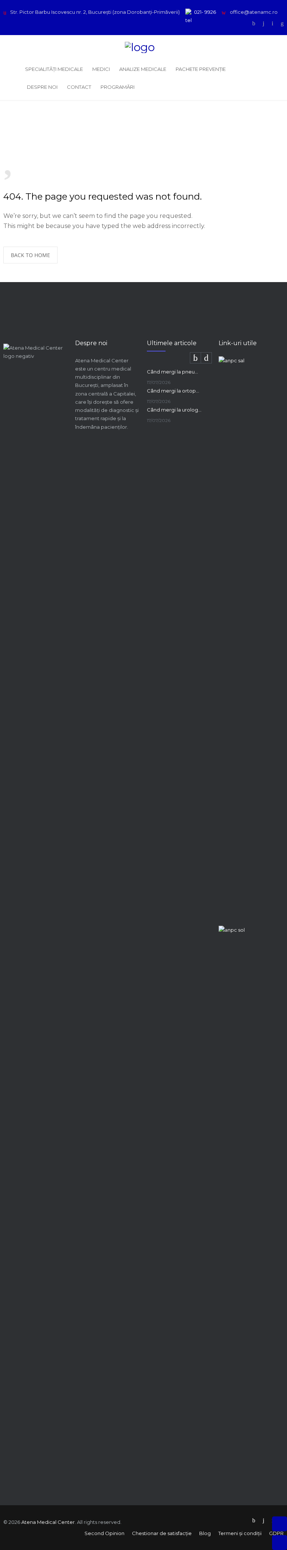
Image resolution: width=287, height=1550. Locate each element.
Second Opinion (104, 1533)
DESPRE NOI (42, 87)
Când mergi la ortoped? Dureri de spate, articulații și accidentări (174, 391)
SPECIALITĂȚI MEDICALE (54, 69)
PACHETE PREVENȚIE (201, 69)
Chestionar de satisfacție (162, 1533)
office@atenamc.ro (254, 12)
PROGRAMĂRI (118, 87)
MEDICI (101, 69)
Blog (205, 1533)
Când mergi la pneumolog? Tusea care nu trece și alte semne (174, 372)
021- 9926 (205, 12)
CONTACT (79, 87)
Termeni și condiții (240, 1533)
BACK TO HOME (30, 255)
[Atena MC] (143, 47)
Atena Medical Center (48, 1522)
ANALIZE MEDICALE (142, 69)
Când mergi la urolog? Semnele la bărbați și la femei (174, 410)
